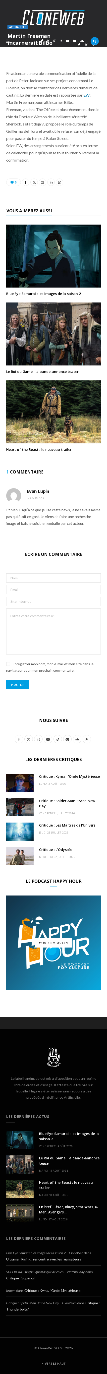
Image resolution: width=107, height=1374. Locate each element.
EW (86, 95)
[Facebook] (79, 45)
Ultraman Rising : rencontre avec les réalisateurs (43, 1259)
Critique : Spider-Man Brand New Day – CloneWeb (41, 1303)
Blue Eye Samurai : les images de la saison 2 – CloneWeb (44, 1253)
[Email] (93, 45)
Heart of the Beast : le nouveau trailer (39, 449)
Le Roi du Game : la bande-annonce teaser (42, 371)
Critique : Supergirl (20, 1278)
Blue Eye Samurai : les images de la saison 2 (43, 293)
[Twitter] (86, 45)
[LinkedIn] (79, 51)
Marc (18, 51)
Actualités (18, 27)
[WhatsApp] (86, 51)
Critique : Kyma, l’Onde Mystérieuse (69, 776)
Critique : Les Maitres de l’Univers (67, 825)
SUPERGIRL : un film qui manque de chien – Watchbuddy (45, 1272)
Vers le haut (55, 1364)
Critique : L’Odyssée (55, 849)
